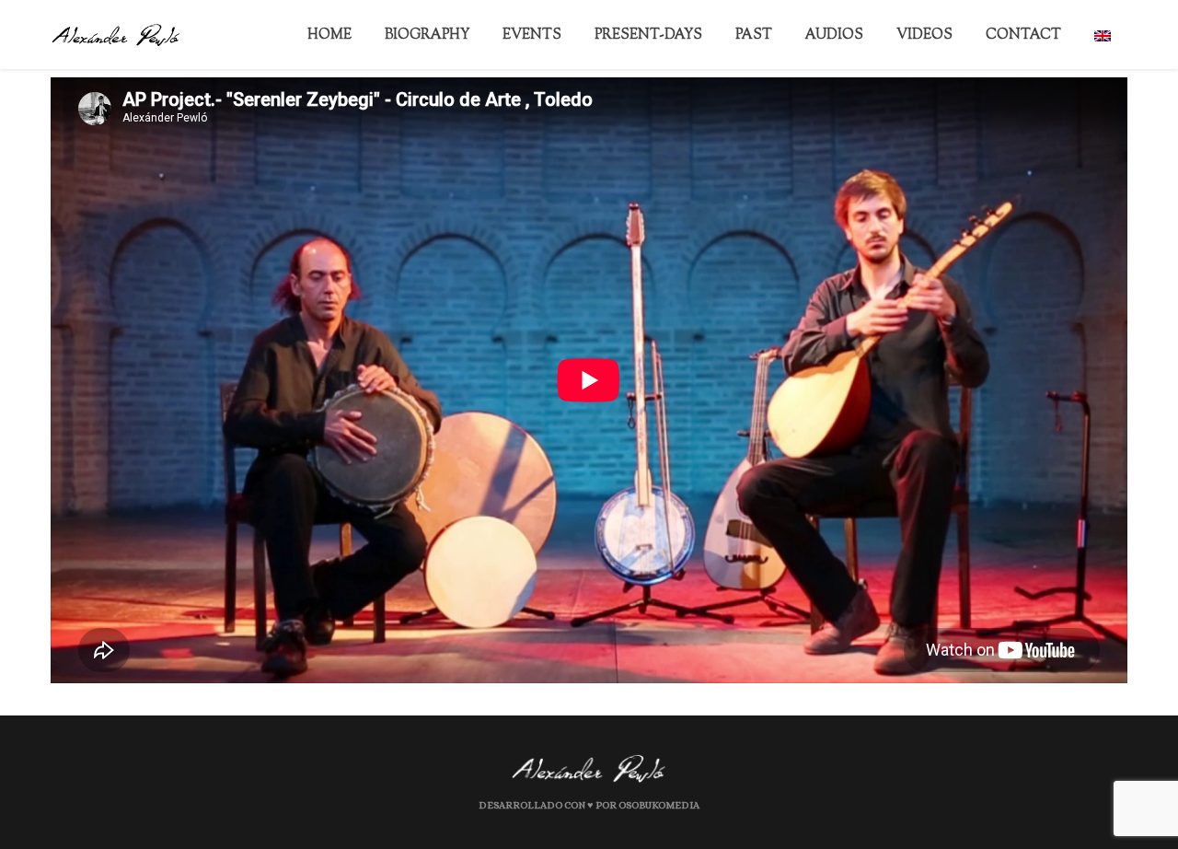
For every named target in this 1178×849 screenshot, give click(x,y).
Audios (881, 35)
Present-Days (725, 35)
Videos (957, 35)
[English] (1109, 34)
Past (815, 35)
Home (450, 35)
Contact (1041, 35)
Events (623, 35)
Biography (533, 35)
